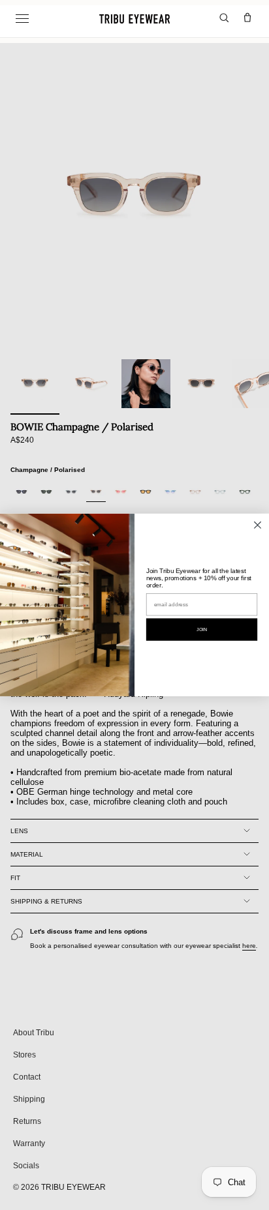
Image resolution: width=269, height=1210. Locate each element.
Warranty (29, 1143)
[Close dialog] (257, 525)
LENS (19, 830)
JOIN (202, 629)
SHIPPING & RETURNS (46, 901)
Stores (24, 1054)
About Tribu (33, 1032)
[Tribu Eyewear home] (134, 18)
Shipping (29, 1099)
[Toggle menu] (22, 18)
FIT (15, 877)
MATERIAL (26, 854)
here (249, 945)
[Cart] (247, 18)
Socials (26, 1165)
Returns (27, 1121)
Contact (26, 1077)
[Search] (224, 18)
